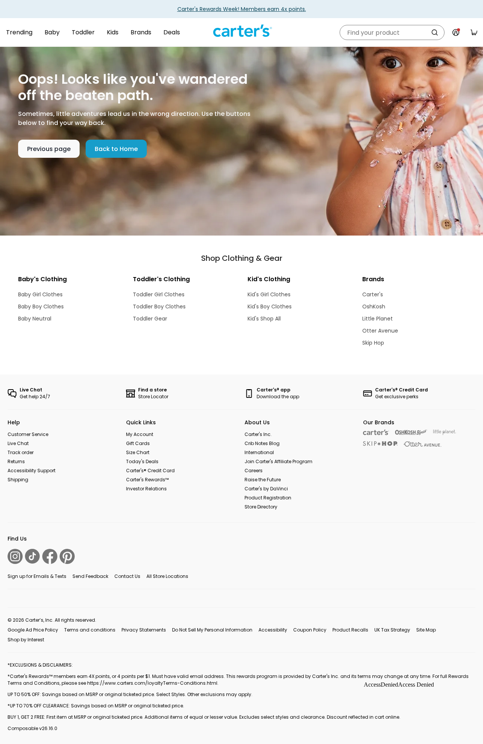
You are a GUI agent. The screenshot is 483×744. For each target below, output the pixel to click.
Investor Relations (146, 488)
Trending (19, 32)
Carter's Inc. (258, 434)
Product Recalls (350, 630)
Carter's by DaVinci (266, 488)
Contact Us (127, 576)
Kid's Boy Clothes (270, 306)
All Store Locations (167, 576)
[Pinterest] (67, 556)
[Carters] (376, 432)
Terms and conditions (89, 630)
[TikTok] (32, 556)
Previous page (49, 149)
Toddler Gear (150, 318)
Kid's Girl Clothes (269, 294)
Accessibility (272, 630)
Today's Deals (142, 461)
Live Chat (18, 443)
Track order (21, 452)
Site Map (426, 630)
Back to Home (116, 149)
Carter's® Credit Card (150, 470)
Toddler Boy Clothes (159, 306)
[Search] (435, 32)
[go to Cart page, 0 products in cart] (474, 32)
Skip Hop (373, 343)
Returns (16, 461)
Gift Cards (138, 443)
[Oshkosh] (411, 432)
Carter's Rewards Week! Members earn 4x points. (241, 9)
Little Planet (377, 318)
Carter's (372, 294)
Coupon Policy (309, 630)
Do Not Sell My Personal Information (212, 630)
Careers (254, 470)
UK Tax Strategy (392, 630)
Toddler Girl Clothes (159, 294)
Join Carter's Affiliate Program (278, 461)
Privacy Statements (144, 630)
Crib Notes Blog (262, 443)
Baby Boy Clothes (41, 306)
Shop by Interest (26, 639)
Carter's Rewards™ (147, 479)
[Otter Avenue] (422, 444)
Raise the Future (263, 479)
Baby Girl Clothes (40, 294)
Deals (171, 32)
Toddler (83, 32)
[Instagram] (15, 556)
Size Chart (137, 452)
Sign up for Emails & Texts (37, 576)
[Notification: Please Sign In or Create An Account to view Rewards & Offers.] (456, 32)
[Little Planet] (444, 432)
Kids (112, 32)
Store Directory (261, 507)
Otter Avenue (380, 330)
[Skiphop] (380, 443)
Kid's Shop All (264, 318)
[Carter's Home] (241, 31)
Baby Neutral (34, 318)
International (259, 452)
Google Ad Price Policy (33, 630)
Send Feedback (90, 576)
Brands (141, 32)
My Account (139, 434)
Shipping (18, 479)
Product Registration (268, 497)
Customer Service (28, 434)
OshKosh (373, 306)
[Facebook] (49, 556)
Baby (52, 32)
